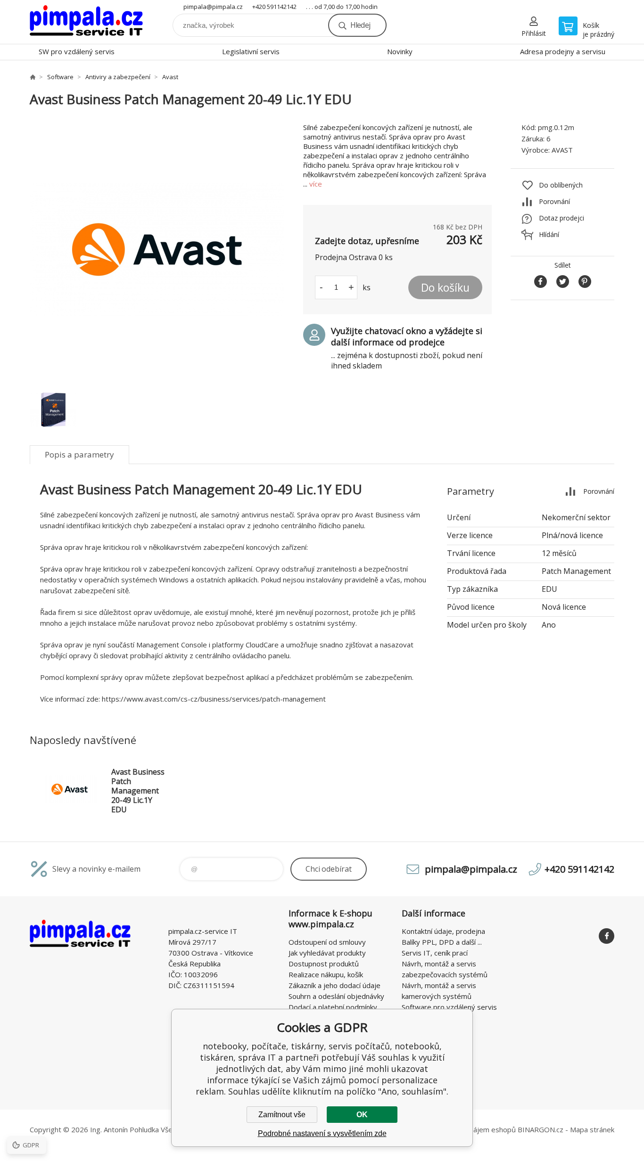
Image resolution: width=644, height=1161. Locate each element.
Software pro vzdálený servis (449, 1007)
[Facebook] (606, 936)
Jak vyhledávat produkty (327, 952)
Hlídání (549, 234)
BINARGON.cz (540, 1129)
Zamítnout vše (281, 1115)
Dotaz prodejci (561, 217)
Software (60, 77)
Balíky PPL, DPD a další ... (442, 942)
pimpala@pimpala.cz (213, 6)
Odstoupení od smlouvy (327, 942)
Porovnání (554, 201)
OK (362, 1115)
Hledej (360, 25)
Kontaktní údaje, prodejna (443, 931)
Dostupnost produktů (324, 963)
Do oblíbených (561, 184)
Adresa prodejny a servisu (562, 51)
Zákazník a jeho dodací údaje (334, 985)
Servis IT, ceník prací (435, 952)
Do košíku (445, 287)
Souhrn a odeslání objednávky (336, 996)
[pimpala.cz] (32, 77)
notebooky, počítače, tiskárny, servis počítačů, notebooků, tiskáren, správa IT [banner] (86, 22)
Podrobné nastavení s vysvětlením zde (322, 1133)
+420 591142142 (274, 6)
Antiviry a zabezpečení (117, 77)
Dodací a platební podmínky (333, 1007)
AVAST (562, 150)
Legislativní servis (251, 51)
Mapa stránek (592, 1129)
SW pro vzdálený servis (77, 51)
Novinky (400, 51)
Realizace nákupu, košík (326, 974)
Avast (170, 77)
